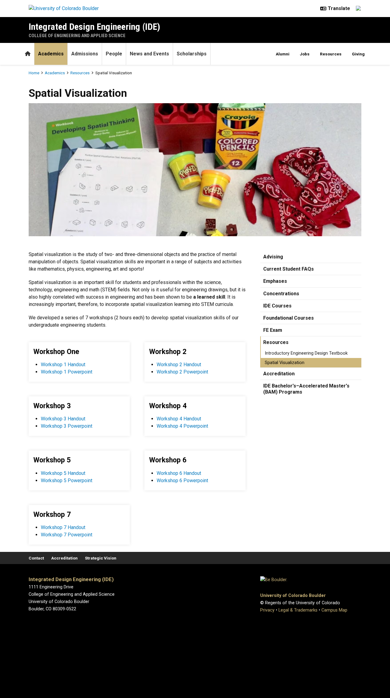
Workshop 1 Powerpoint (66, 372)
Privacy (267, 610)
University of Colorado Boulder (293, 595)
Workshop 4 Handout (179, 419)
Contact (36, 558)
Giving (358, 53)
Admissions (84, 54)
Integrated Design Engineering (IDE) (94, 26)
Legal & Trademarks (297, 610)
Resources (331, 53)
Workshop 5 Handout (63, 473)
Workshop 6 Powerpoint (182, 480)
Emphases (275, 281)
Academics (51, 54)
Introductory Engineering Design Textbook (306, 353)
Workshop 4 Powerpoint (182, 426)
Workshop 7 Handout (63, 527)
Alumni (282, 53)
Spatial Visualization (284, 362)
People (114, 54)
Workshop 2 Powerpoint (182, 372)
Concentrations (281, 293)
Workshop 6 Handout (179, 473)
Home (34, 72)
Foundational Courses (288, 318)
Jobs (305, 53)
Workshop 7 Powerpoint (66, 535)
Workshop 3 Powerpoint (66, 426)
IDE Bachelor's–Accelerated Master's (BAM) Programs (306, 389)
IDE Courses (277, 306)
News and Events (149, 54)
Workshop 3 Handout (63, 419)
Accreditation (279, 374)
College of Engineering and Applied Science (77, 35)
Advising (273, 257)
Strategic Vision (100, 558)
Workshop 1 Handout (63, 364)
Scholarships (192, 54)
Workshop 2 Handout (179, 364)
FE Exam (272, 330)
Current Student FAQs (288, 269)
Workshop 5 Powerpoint (66, 480)
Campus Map (334, 610)
